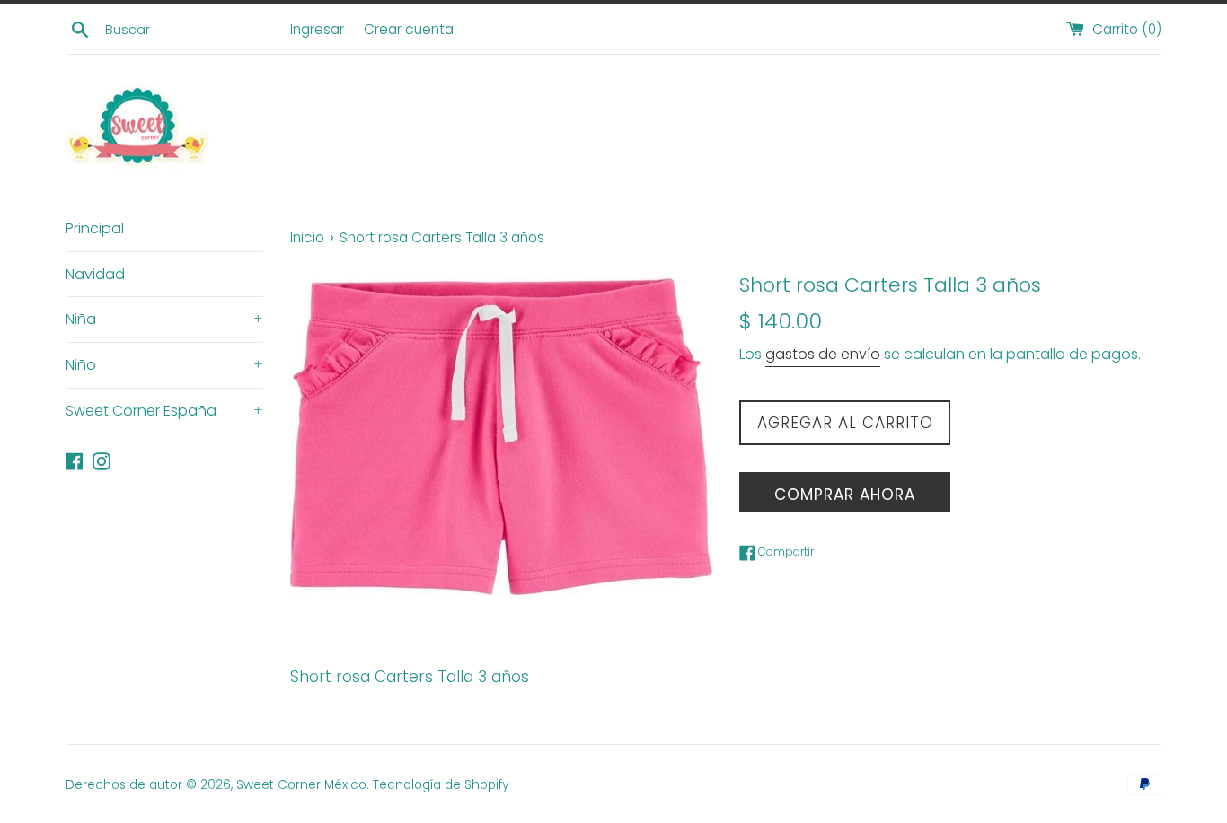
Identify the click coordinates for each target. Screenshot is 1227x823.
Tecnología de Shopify (440, 784)
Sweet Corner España (164, 410)
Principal (95, 228)
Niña (164, 319)
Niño (164, 365)
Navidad (95, 274)
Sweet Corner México (301, 784)
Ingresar (317, 29)
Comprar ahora (844, 494)
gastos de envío (822, 354)
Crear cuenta (409, 29)
